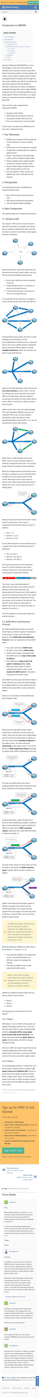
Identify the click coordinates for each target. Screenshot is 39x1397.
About (34, 1388)
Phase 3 (13, 53)
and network (15, 949)
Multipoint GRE (12, 44)
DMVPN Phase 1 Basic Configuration (24, 1177)
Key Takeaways (10, 37)
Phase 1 (13, 49)
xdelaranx (12, 1202)
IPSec (9, 57)
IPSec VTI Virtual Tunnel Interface (15, 1170)
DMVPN (11, 1188)
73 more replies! (10, 1378)
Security (25, 1188)
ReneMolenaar (14, 1251)
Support (27, 1388)
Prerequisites (9, 39)
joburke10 (12, 1329)
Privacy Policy (17, 1388)
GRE (15, 1188)
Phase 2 (13, 51)
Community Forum (27, 1380)
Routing (10, 55)
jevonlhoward (13, 1345)
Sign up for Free (13, 1150)
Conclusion (8, 60)
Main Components (11, 42)
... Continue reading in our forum (14, 1296)
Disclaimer (6, 1388)
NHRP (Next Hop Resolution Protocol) (19, 47)
